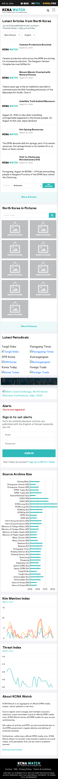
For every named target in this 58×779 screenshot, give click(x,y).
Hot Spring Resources (31, 130)
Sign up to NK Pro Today (42, 461)
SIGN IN (29, 453)
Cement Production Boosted (35, 45)
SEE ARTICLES (48, 185)
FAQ (15, 769)
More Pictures (29, 326)
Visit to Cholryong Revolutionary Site (29, 158)
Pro (49, 3)
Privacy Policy (25, 769)
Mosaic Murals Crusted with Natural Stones (34, 73)
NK (35, 3)
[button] (29, 394)
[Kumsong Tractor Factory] (43, 289)
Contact (8, 769)
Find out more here (12, 750)
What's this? (8, 602)
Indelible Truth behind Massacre (37, 101)
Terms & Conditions (42, 769)
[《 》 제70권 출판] (15, 229)
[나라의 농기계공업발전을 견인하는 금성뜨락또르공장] (15, 249)
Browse (6, 185)
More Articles (29, 197)
